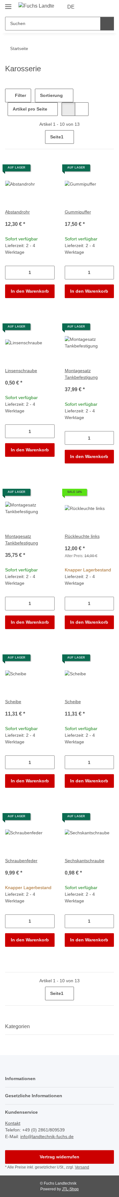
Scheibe (13, 701)
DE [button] (71, 7)
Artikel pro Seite (30, 108)
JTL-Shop (70, 1189)
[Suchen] (107, 23)
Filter (20, 95)
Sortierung (51, 95)
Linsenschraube (21, 370)
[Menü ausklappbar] (8, 4)
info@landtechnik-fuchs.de (47, 1136)
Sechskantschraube (84, 860)
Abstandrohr (17, 211)
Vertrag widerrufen (59, 1156)
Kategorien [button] (17, 1026)
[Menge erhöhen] (49, 272)
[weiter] (108, 137)
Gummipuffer (78, 211)
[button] (88, 7)
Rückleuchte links (82, 536)
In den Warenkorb (30, 291)
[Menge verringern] (10, 272)
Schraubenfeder (21, 860)
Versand (82, 1167)
